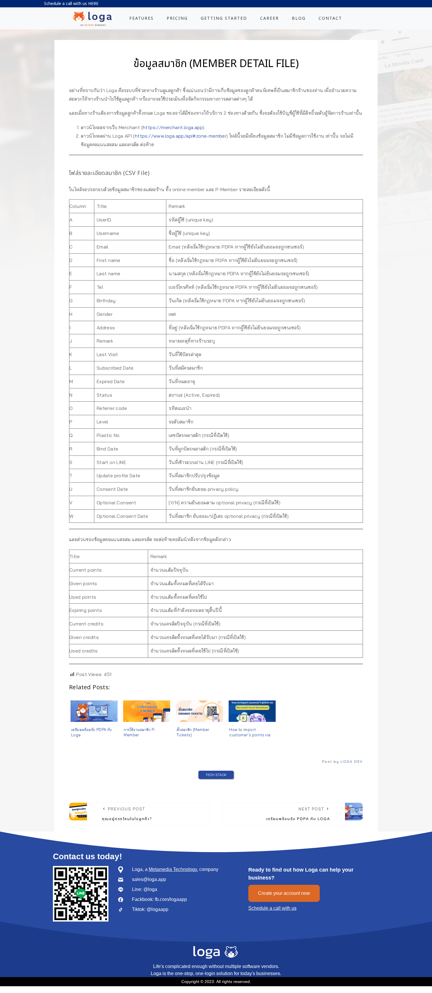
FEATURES (141, 18)
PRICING (177, 18)
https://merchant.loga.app (173, 127)
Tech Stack (216, 774)
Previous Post (127, 814)
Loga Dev (352, 761)
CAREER (269, 18)
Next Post (298, 814)
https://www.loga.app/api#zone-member (180, 136)
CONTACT (330, 18)
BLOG (299, 18)
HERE (93, 4)
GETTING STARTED (224, 18)
